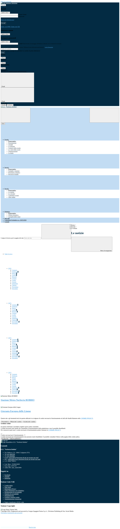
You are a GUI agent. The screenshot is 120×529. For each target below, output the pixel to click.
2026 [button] (10, 268)
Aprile (14, 275)
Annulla (4, 105)
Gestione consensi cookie (12, 497)
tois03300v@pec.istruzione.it (24, 459)
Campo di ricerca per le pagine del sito (12, 238)
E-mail (20, 43)
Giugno (14, 278)
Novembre (15, 287)
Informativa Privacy (10, 489)
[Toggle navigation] (15, 115)
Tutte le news (8, 254)
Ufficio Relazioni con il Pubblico (14, 490)
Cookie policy (8, 485)
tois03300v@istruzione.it (23, 457)
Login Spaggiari (49, 47)
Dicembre (15, 289)
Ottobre (14, 285)
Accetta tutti (29, 421)
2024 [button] (10, 338)
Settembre (15, 283)
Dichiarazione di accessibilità (13, 492)
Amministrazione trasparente (12, 499)
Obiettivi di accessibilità (11, 494)
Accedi (3, 5)
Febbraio (15, 272)
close (3, 123)
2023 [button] (10, 372)
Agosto (14, 282)
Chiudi (3, 58)
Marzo (14, 273)
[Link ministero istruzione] (9, 3)
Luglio (14, 280)
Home (73, 225)
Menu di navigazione (106, 250)
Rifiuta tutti (16, 421)
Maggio (14, 277)
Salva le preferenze (15, 438)
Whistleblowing (9, 495)
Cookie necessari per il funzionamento (12, 435)
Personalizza (5, 421)
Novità (73, 226)
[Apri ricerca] (104, 115)
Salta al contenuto (6, 1)
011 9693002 (11, 456)
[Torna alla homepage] (60, 107)
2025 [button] (10, 303)
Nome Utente (22, 14)
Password (21, 16)
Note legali (7, 487)
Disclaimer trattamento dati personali (11, 513)
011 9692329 (11, 454)
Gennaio (14, 270)
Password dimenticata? (7, 20)
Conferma (10, 105)
